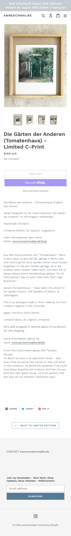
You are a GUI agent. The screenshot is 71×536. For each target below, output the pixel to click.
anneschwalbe (18, 15)
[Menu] (65, 15)
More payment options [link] (35, 190)
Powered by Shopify (47, 525)
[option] (18, 120)
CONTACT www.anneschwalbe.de (28, 451)
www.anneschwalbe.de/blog (29, 241)
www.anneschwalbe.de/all (28, 342)
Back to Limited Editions (38, 425)
